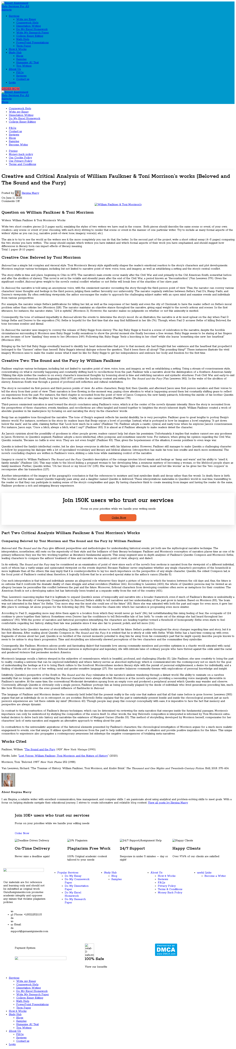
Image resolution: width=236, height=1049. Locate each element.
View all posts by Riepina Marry (168, 802)
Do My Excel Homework (32, 29)
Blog (114, 876)
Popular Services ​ (68, 872)
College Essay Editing (29, 36)
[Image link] (40, 958)
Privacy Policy (167, 886)
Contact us (22, 79)
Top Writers (24, 66)
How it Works (167, 876)
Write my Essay (26, 19)
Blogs (19, 56)
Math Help (22, 39)
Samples (21, 59)
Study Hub (110, 872)
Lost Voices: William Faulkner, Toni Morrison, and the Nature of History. (63, 755)
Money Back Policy (170, 892)
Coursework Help (27, 22)
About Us (156, 872)
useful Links (204, 872)
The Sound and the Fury (40, 749)
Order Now (119, 517)
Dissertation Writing (28, 26)
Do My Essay (73, 876)
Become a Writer (215, 876)
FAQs (20, 72)
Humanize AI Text (27, 62)
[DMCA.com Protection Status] (166, 949)
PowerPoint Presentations (32, 42)
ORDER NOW (10, 88)
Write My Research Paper (32, 32)
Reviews (21, 76)
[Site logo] (18, 6)
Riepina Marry (30, 193)
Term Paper (23, 46)
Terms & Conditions (170, 889)
